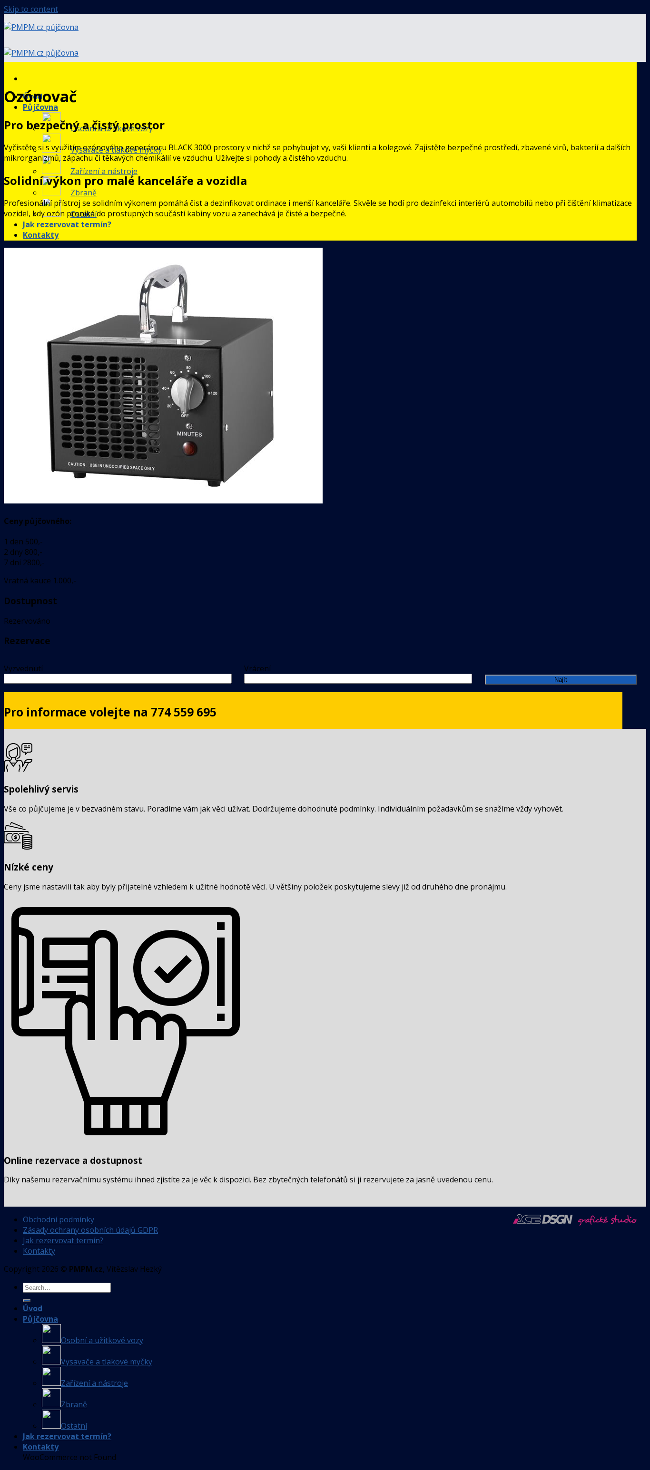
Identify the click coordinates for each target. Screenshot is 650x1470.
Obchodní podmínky (58, 1219)
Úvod (32, 1308)
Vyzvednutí (23, 668)
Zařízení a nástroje (104, 171)
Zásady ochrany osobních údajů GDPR (90, 1230)
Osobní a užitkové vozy (102, 1340)
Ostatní (74, 1426)
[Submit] (26, 1300)
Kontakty (41, 235)
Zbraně (83, 192)
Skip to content (31, 9)
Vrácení (257, 668)
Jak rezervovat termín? (67, 224)
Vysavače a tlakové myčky (106, 1361)
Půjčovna (40, 107)
